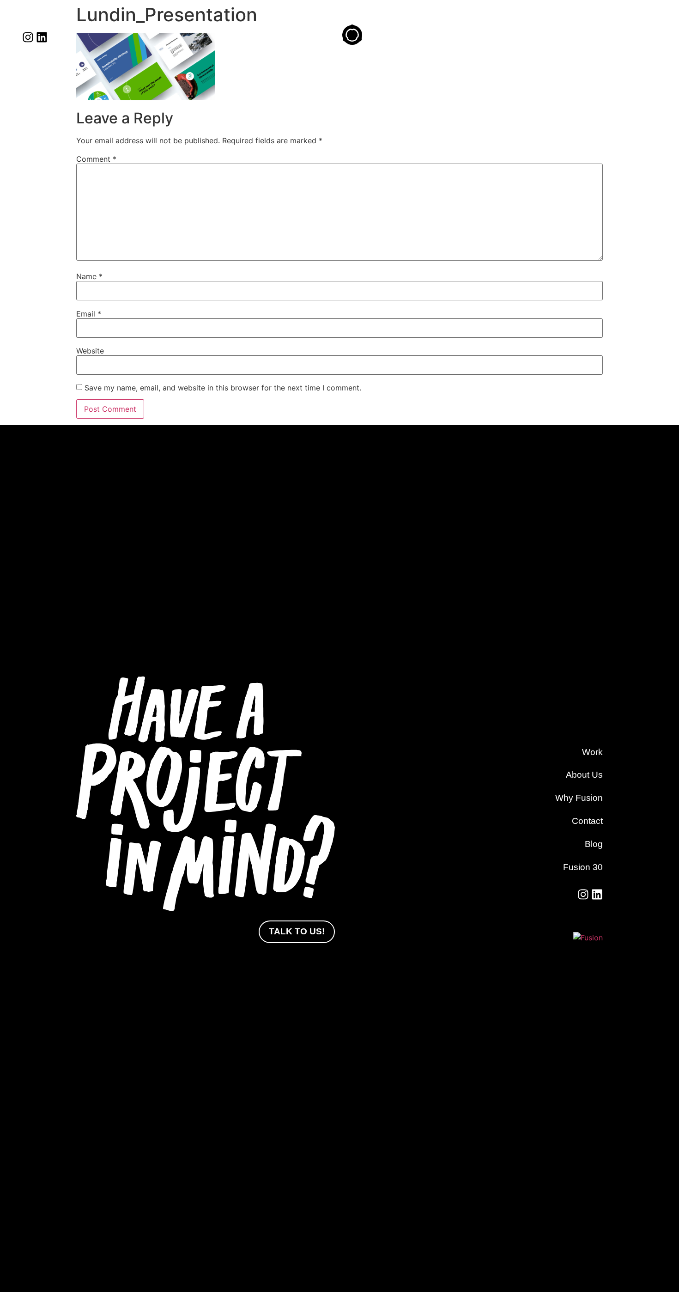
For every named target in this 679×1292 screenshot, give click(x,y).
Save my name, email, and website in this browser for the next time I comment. (223, 387)
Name (89, 276)
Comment (96, 159)
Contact (587, 821)
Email (88, 313)
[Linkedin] (42, 37)
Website (90, 350)
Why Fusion (579, 798)
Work (592, 752)
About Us (584, 775)
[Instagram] (28, 37)
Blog (594, 844)
